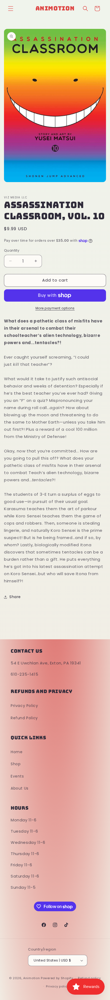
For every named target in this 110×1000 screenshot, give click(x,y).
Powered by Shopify (57, 978)
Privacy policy (57, 986)
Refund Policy (24, 718)
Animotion (31, 978)
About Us (20, 788)
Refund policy (89, 978)
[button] (11, 8)
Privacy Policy (24, 705)
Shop (16, 764)
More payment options (55, 308)
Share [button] (15, 596)
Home (16, 752)
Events (17, 776)
